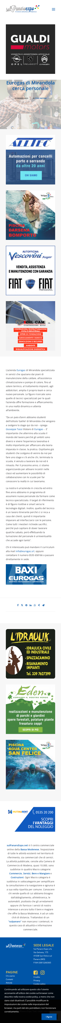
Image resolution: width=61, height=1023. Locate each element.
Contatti (9, 979)
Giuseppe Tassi (14, 429)
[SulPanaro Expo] (23, 9)
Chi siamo (10, 975)
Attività (9, 982)
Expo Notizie (41, 98)
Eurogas (20, 370)
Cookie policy (39, 983)
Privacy (37, 980)
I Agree (49, 1016)
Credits (37, 977)
